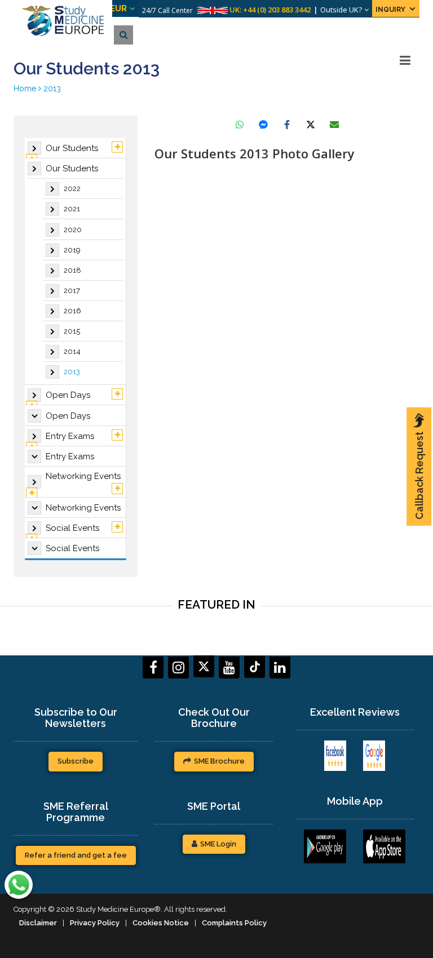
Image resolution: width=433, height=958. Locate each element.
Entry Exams (70, 436)
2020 (73, 229)
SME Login (218, 844)
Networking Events (83, 476)
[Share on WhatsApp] (240, 125)
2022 (72, 188)
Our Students (72, 148)
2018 (72, 270)
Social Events (72, 528)
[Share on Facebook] (287, 125)
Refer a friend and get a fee (76, 855)
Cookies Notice (160, 923)
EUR (133, 8)
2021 (72, 209)
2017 (72, 290)
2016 (72, 311)
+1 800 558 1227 (284, 10)
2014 (72, 351)
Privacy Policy (95, 923)
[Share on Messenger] (263, 125)
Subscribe (76, 761)
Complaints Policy (234, 923)
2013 (72, 371)
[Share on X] (311, 125)
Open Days (68, 395)
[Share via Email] (334, 125)
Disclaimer (38, 923)
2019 (72, 250)
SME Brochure (219, 761)
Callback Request (419, 476)
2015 (72, 331)
